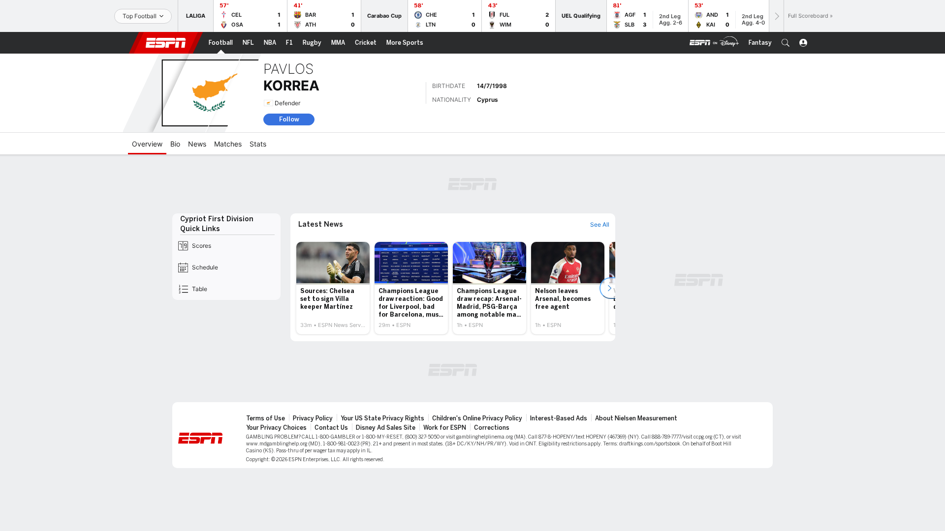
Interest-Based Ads (558, 418)
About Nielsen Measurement (636, 418)
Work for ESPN (444, 427)
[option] (333, 288)
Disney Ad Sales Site (385, 427)
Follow (289, 119)
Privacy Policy (313, 418)
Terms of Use (265, 418)
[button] (785, 43)
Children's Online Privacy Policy (477, 418)
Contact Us (331, 427)
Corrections (491, 427)
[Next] (776, 16)
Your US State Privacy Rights (382, 418)
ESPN (166, 43)
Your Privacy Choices (276, 427)
